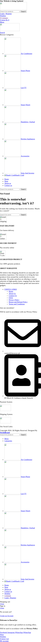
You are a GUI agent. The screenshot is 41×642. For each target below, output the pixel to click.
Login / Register (10, 598)
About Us (12, 294)
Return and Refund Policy (18, 302)
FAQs (11, 298)
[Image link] (5, 410)
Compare (7, 596)
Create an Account (6, 616)
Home (11, 291)
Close (2, 604)
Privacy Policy (14, 300)
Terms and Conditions (17, 304)
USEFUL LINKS (10, 289)
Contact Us (13, 296)
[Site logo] (13, 9)
